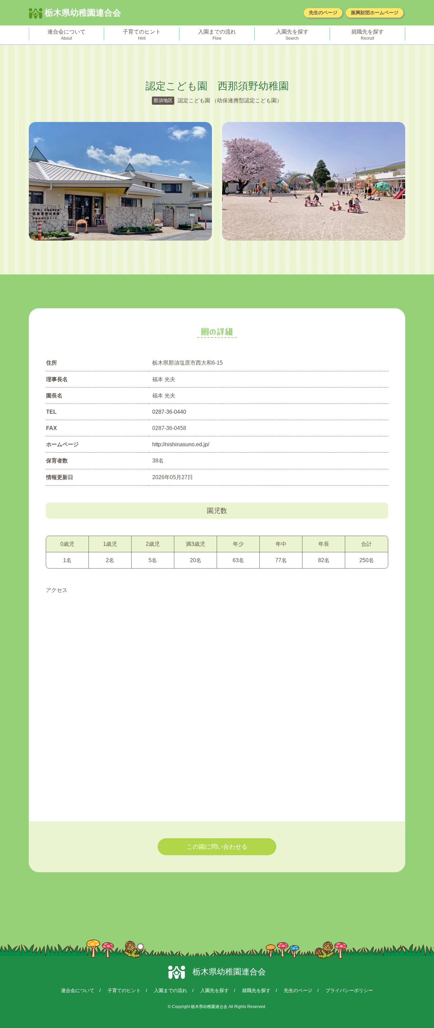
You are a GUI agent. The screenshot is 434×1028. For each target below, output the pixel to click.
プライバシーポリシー (349, 990)
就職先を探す (256, 990)
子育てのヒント (124, 990)
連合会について (77, 990)
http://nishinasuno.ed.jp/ (180, 444)
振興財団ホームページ (374, 12)
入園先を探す (214, 990)
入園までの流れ (170, 990)
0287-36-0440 (169, 412)
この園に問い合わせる (217, 846)
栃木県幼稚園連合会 (81, 12)
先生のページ (323, 12)
